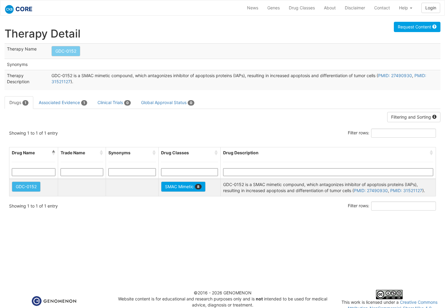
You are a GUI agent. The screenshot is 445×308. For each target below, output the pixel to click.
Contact (382, 7)
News (252, 7)
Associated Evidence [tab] (62, 102)
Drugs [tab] (17, 102)
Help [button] (404, 7)
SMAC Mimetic (182, 186)
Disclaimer (355, 7)
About (330, 7)
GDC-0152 (65, 51)
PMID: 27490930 (395, 75)
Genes (273, 7)
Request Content (415, 26)
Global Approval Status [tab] (166, 102)
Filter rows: (358, 132)
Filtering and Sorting (411, 117)
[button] (53, 153)
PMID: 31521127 (406, 190)
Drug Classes (302, 7)
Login (430, 7)
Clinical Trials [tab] (113, 102)
